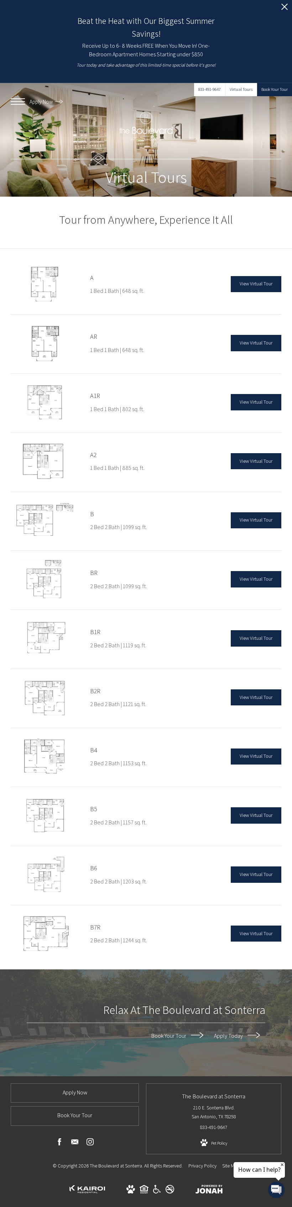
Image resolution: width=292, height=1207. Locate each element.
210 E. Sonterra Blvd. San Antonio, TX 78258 (214, 1112)
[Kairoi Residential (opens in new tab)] (87, 1195)
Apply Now (42, 101)
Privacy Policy (202, 1165)
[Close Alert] (284, 8)
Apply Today (229, 1035)
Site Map (231, 1165)
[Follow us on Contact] (74, 1143)
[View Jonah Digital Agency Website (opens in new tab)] (209, 1190)
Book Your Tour (169, 1035)
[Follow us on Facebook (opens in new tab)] (59, 1143)
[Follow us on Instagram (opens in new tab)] (90, 1143)
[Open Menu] (18, 101)
